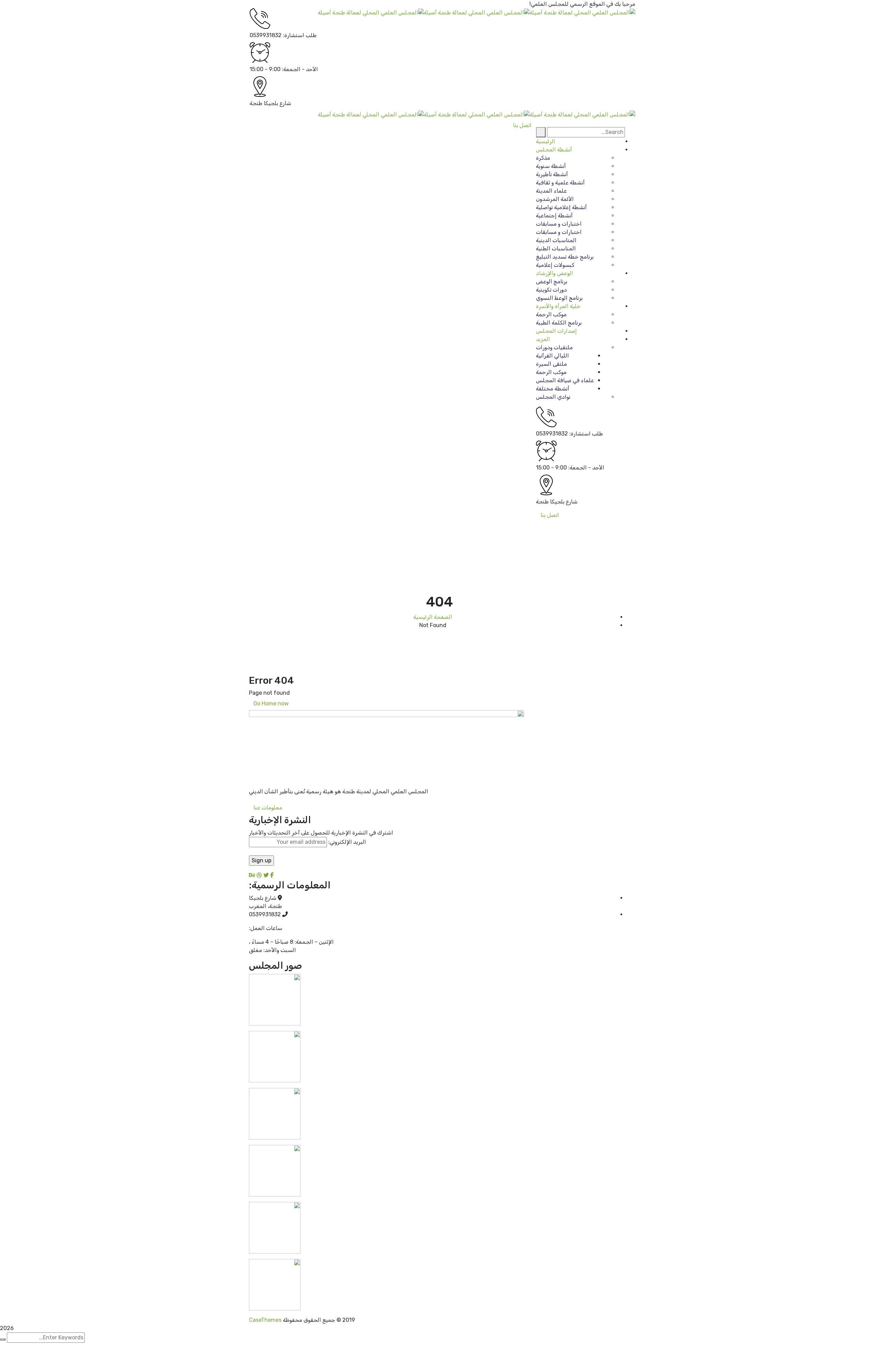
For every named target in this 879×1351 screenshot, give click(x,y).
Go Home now (271, 703)
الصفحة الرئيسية (432, 617)
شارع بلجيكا (277, 103)
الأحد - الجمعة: (300, 69)
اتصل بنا (549, 515)
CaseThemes (265, 1320)
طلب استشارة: (300, 35)
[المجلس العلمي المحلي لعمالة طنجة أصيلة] (582, 12)
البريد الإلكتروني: (346, 842)
